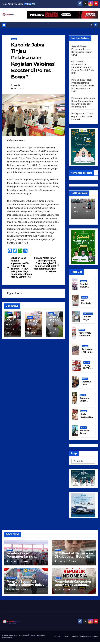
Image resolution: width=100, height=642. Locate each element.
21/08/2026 (14, 561)
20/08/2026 (62, 561)
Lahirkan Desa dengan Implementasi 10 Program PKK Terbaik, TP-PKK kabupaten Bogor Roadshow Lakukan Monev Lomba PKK (21, 267)
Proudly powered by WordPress (15, 635)
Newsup (39, 635)
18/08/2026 (62, 589)
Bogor (83, 281)
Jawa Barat (87, 313)
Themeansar (7, 638)
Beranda (57, 636)
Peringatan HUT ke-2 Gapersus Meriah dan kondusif (82, 116)
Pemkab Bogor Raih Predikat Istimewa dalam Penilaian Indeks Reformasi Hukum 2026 (82, 86)
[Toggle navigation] (48, 25)
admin (17, 85)
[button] (91, 24)
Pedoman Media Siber (89, 636)
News (14, 39)
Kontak (75, 636)
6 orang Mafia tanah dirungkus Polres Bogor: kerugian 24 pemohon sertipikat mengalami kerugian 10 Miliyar (45, 265)
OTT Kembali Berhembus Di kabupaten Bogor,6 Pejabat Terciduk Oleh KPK (82, 67)
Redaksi (67, 636)
